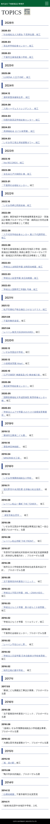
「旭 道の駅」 (8, 762)
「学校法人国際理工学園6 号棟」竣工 (19, 289)
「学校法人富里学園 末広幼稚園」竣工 (19, 278)
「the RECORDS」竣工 (12, 162)
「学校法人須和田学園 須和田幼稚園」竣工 (22, 266)
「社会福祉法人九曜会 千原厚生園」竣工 (21, 34)
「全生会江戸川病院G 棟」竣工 (16, 174)
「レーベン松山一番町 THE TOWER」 (19, 503)
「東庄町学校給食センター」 (15, 386)
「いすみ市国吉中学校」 (13, 352)
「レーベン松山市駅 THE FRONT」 (18, 541)
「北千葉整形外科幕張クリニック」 (18, 581)
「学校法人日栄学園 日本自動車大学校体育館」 (24, 655)
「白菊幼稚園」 (8, 794)
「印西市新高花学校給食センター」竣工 (20, 119)
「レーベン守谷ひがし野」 (14, 644)
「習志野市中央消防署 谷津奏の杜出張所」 (22, 489)
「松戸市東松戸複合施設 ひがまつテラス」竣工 (24, 309)
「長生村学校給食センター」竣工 (17, 45)
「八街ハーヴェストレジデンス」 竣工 (19, 108)
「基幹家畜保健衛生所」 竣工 (15, 97)
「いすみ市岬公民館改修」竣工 (16, 205)
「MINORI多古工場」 (11, 458)
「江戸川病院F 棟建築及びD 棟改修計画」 (21, 374)
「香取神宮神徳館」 (11, 446)
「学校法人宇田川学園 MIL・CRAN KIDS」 (22, 592)
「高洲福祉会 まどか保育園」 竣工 (18, 131)
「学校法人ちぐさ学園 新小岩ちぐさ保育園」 (23, 607)
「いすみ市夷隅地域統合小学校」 (17, 478)
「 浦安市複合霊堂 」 (11, 515)
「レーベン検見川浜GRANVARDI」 (18, 332)
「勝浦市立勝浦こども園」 (14, 435)
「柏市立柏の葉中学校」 (13, 670)
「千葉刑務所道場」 (11, 320)
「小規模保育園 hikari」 (13, 363)
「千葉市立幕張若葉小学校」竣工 (17, 57)
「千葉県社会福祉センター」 (15, 185)
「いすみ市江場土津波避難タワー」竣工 (20, 142)
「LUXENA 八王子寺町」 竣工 (16, 77)
